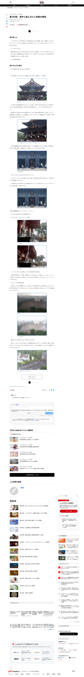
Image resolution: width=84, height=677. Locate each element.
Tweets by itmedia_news (64, 631)
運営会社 (48, 674)
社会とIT (42, 5)
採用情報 (53, 674)
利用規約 (73, 671)
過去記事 (69, 5)
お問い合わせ (28, 674)
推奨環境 (58, 674)
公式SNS (16, 674)
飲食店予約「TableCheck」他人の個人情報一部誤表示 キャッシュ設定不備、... (49, 626)
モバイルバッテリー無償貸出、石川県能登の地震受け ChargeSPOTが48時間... (15, 626)
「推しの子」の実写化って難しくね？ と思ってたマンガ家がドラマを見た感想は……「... (26, 626)
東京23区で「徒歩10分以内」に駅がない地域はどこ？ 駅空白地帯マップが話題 (69, 520)
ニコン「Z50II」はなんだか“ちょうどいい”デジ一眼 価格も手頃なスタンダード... (37, 626)
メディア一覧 (10, 674)
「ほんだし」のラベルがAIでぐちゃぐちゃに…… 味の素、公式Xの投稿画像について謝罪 (69, 526)
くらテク (56, 5)
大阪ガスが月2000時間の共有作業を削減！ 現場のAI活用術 (26, 613)
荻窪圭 (22, 487)
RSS (43, 674)
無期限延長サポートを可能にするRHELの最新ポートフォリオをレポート (49, 613)
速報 (14, 5)
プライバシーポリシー (36, 674)
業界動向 (28, 5)
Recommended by (46, 629)
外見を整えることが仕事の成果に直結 (15, 612)
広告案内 (22, 674)
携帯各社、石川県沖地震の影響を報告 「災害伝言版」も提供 (37, 613)
